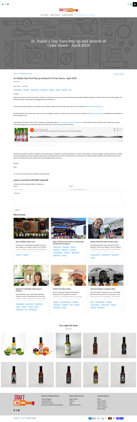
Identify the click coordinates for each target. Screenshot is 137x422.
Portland (30, 307)
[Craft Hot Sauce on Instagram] (8, 4)
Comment (17, 193)
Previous (116, 74)
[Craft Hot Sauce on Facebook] (5, 4)
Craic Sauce (26, 90)
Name (16, 186)
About (99, 399)
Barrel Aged (65, 247)
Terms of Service (102, 407)
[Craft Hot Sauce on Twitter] (3, 4)
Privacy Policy (101, 405)
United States (19, 309)
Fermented (73, 250)
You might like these (68, 325)
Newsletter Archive (26, 73)
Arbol (92, 302)
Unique (36, 307)
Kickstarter (75, 302)
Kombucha (67, 252)
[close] (135, 1)
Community (56, 250)
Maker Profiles (75, 252)
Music (71, 304)
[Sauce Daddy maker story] (31, 228)
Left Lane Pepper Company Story (103, 289)
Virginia (93, 257)
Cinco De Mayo (17, 90)
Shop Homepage (46, 399)
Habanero (25, 255)
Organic (64, 307)
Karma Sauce (44, 90)
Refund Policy (101, 409)
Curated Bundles (67, 15)
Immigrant (109, 302)
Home (15, 73)
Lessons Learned (95, 304)
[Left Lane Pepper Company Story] (105, 275)
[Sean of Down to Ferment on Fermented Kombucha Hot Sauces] (68, 228)
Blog (70, 403)
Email (71, 186)
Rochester (64, 90)
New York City (57, 307)
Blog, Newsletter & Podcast (84, 15)
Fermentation (65, 250)
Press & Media (101, 401)
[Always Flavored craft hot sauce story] (105, 228)
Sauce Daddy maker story (25, 242)
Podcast (58, 90)
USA (70, 90)
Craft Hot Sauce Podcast (19, 145)
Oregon (18, 307)
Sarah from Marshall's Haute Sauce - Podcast (29, 290)
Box (96, 113)
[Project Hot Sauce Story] (68, 275)
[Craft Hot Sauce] (68, 10)
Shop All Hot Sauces (47, 403)
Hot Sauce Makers (58, 252)
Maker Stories (55, 15)
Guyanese (18, 255)
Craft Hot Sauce (21, 418)
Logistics (113, 304)
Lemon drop (57, 304)
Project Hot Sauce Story (62, 289)
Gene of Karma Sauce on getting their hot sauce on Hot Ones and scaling (41, 145)
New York (51, 90)
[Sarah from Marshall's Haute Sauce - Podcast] (31, 275)
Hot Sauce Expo (35, 90)
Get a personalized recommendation (52, 405)
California (73, 247)
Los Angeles (65, 304)
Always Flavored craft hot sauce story (104, 242)
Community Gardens (65, 302)
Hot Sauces (44, 15)
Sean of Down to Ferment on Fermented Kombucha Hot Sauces (68, 243)
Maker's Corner (101, 403)
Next (122, 74)
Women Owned (32, 309)
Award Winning (57, 247)
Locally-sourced (105, 255)
